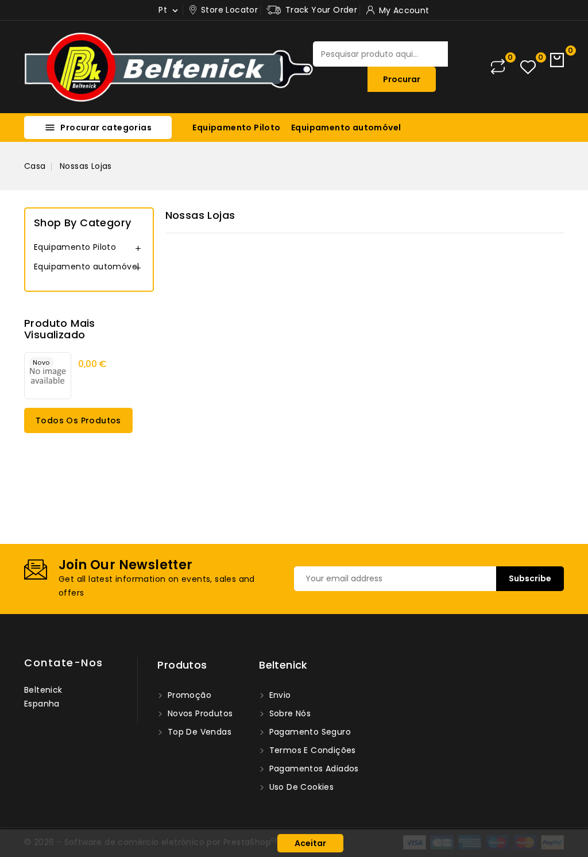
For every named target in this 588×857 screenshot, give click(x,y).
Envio (278, 695)
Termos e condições (311, 750)
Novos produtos (199, 713)
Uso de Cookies (300, 787)
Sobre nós (288, 713)
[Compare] (498, 66)
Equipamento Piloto (236, 127)
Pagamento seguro (308, 732)
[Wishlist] (528, 67)
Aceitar (310, 843)
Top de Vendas (198, 732)
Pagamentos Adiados (312, 768)
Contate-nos (63, 662)
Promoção (188, 695)
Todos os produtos (78, 420)
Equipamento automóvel (346, 127)
